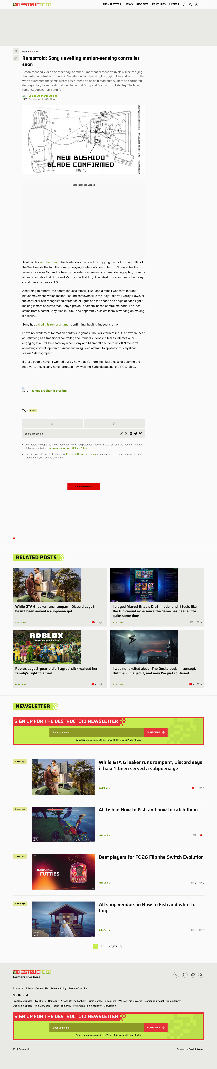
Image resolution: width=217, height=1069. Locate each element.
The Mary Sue (42, 1005)
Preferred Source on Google (81, 454)
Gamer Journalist (154, 1000)
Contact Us (41, 988)
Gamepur (53, 1000)
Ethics (29, 988)
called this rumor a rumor (52, 324)
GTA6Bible (110, 1005)
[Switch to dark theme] (196, 4)
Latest (174, 4)
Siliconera (110, 1000)
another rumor (50, 262)
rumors (33, 410)
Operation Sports (22, 1005)
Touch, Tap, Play (61, 1005)
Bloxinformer (94, 1005)
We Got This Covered (130, 1000)
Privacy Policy (134, 740)
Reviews (142, 4)
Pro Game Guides (22, 1000)
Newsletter (112, 4)
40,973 (113, 946)
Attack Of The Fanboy (73, 1000)
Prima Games (95, 1000)
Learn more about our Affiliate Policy (67, 448)
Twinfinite (40, 1000)
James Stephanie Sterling (43, 95)
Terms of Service (114, 740)
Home (25, 51)
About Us (18, 988)
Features (159, 4)
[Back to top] (14, 538)
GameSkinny (173, 1000)
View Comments (84, 486)
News (129, 4)
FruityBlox (79, 1005)
